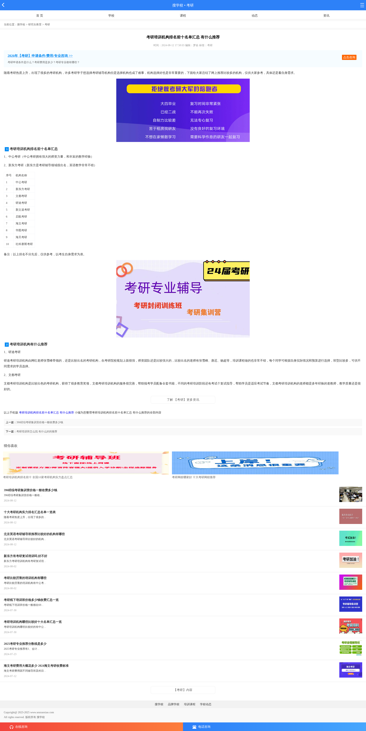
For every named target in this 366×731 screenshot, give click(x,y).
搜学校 (177, 5)
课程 (183, 15)
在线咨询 (21, 726)
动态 (255, 15)
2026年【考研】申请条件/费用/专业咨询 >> (40, 56)
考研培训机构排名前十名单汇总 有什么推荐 (46, 412)
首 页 (39, 15)
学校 (111, 15)
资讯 (326, 15)
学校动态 (205, 704)
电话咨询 (204, 726)
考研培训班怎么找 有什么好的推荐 (36, 431)
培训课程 (189, 704)
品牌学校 (173, 704)
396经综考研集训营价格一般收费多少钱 (39, 422)
